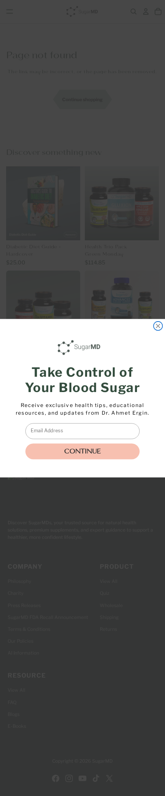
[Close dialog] (157, 325)
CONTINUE (82, 451)
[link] (80, 347)
